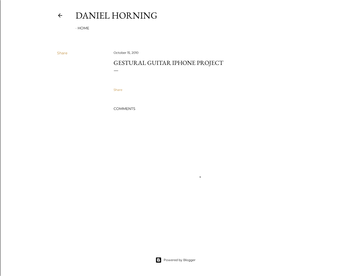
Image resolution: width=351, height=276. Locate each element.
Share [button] (62, 53)
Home (83, 28)
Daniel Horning (116, 15)
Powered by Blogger (180, 260)
